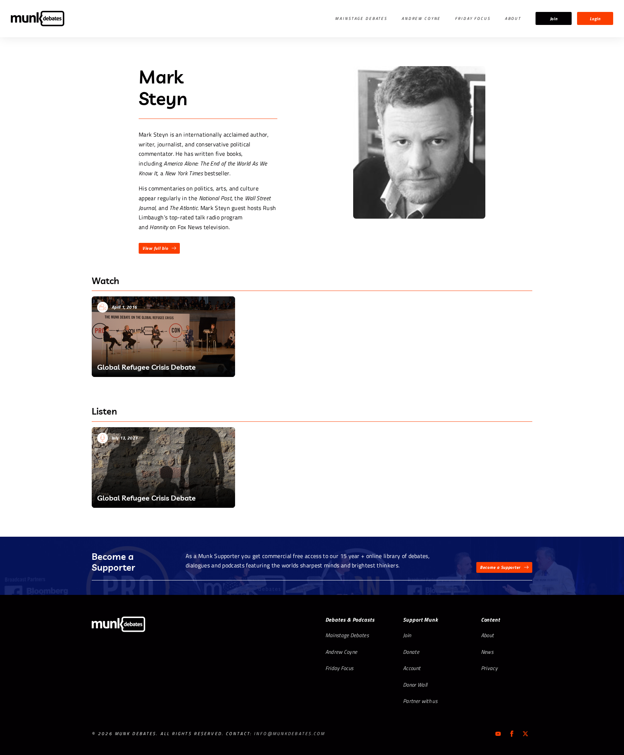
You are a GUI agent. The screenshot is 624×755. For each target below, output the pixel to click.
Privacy (489, 668)
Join (554, 18)
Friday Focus (472, 18)
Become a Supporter (500, 567)
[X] (525, 734)
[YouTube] (498, 734)
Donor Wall (415, 685)
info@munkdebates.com (289, 733)
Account (411, 668)
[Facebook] (512, 734)
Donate (411, 652)
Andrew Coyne (421, 18)
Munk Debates (37, 18)
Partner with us (420, 701)
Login (595, 18)
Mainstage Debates (361, 18)
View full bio (155, 248)
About (513, 18)
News (487, 652)
